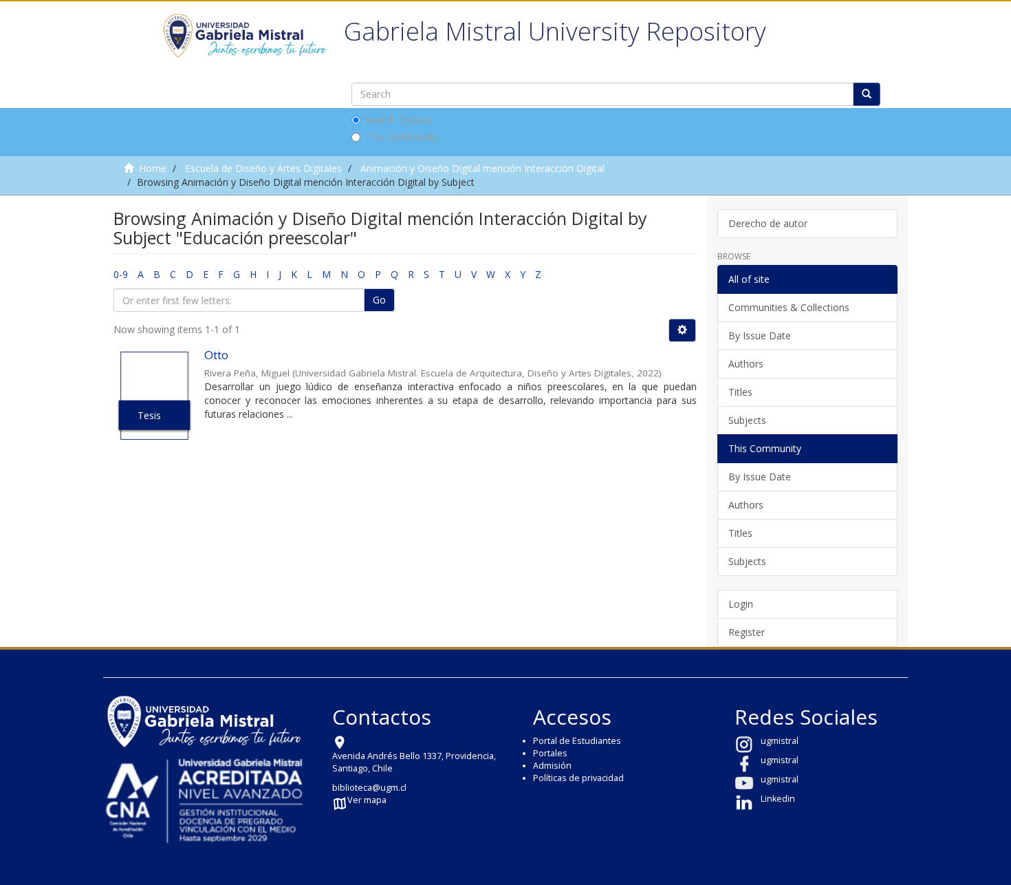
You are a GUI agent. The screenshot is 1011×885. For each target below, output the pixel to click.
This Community (401, 136)
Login (740, 603)
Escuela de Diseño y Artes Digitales (263, 168)
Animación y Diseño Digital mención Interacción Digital (482, 168)
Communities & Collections (788, 307)
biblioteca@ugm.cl (369, 787)
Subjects (747, 420)
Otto (216, 355)
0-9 (120, 274)
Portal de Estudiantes (577, 741)
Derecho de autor (767, 223)
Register (746, 632)
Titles (740, 391)
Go (379, 299)
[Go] (866, 94)
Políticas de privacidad (578, 778)
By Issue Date (759, 335)
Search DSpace (399, 119)
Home (152, 168)
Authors (745, 363)
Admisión (552, 765)
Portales (550, 753)
